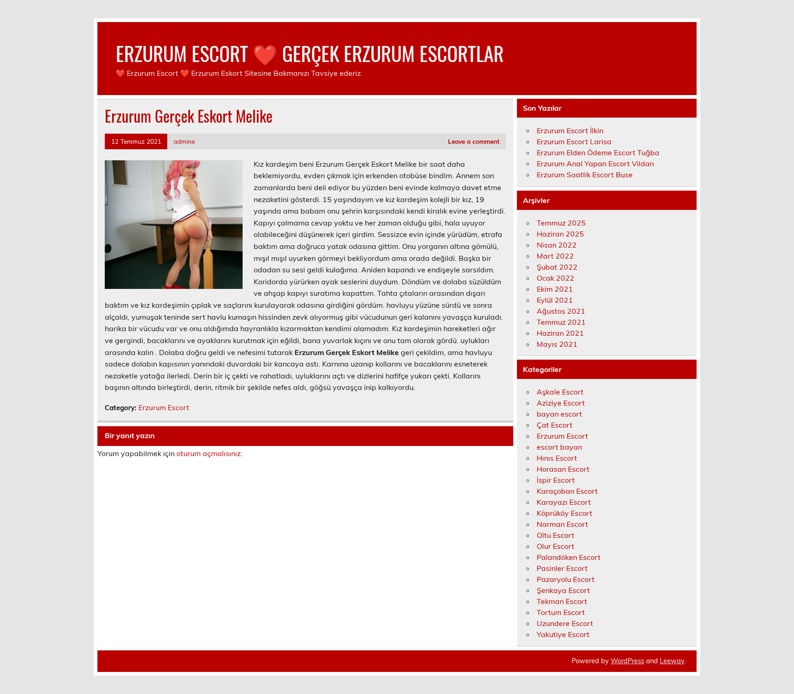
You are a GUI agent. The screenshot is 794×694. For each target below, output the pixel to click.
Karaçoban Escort (567, 491)
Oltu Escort (555, 535)
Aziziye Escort (561, 402)
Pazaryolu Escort (566, 579)
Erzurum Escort (163, 407)
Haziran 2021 (560, 333)
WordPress (627, 661)
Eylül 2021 (555, 300)
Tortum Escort (561, 612)
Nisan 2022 (557, 244)
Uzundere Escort (565, 623)
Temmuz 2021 (561, 322)
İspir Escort (556, 480)
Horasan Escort (563, 469)
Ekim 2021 (555, 288)
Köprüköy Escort (564, 513)
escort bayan (559, 446)
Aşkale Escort (560, 391)
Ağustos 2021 (561, 311)
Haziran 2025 (560, 233)
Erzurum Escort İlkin (570, 130)
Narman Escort (562, 524)
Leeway (672, 661)
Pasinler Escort (562, 568)
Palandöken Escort (569, 557)
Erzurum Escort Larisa (574, 141)
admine (184, 141)
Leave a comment (473, 141)
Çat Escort (555, 424)
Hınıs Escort (557, 458)
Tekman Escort (562, 601)
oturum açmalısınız (208, 453)
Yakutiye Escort (563, 634)
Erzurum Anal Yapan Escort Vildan (595, 163)
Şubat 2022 (557, 266)
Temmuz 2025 (561, 222)
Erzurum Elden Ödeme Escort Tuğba (598, 152)
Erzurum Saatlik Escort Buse (585, 174)
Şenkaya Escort (563, 590)
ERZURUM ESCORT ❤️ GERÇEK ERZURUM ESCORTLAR (310, 53)
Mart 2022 (555, 255)
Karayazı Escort (564, 502)
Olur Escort (555, 546)
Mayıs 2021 (557, 344)
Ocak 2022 (555, 277)
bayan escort (559, 413)
